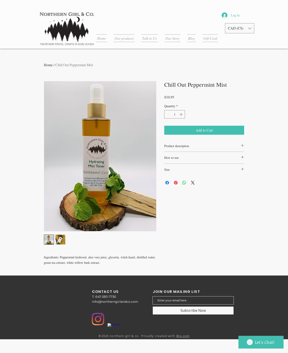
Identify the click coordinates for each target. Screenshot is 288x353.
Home (48, 64)
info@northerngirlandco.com (115, 302)
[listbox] (239, 28)
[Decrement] (168, 114)
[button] (239, 28)
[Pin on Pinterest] (175, 182)
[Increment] (181, 114)
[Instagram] (98, 319)
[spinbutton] (175, 114)
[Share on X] (193, 182)
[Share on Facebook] (167, 182)
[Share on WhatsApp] (184, 182)
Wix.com (183, 336)
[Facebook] (114, 329)
